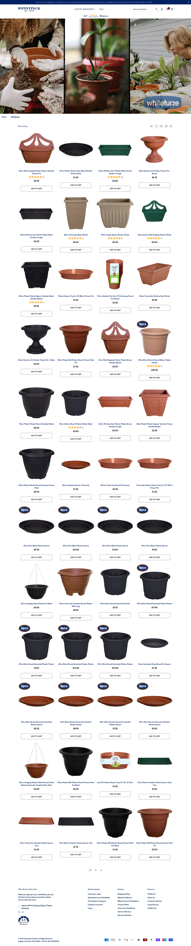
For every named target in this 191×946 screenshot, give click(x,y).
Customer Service (154, 901)
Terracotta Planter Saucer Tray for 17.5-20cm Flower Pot (154, 486)
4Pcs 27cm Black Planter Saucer (76, 546)
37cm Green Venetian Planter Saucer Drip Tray (154, 783)
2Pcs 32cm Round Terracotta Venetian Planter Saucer (154, 723)
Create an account (95, 904)
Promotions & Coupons (97, 901)
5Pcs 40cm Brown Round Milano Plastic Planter (154, 361)
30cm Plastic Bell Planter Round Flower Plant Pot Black (76, 783)
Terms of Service (124, 912)
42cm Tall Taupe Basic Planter (76, 235)
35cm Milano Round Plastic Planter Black (76, 424)
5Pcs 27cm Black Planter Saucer (154, 546)
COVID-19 (151, 894)
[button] (95, 16)
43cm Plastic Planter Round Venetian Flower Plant (36, 486)
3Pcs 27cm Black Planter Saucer (115, 546)
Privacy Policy (39, 905)
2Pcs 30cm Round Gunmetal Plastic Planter (36, 664)
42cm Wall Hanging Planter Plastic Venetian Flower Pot (36, 172)
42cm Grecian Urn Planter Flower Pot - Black (36, 360)
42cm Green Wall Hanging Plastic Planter (154, 235)
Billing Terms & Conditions (128, 901)
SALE (101, 9)
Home (4, 117)
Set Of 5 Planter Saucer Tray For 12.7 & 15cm (115, 782)
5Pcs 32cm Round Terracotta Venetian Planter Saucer (75, 723)
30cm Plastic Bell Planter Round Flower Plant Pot (154, 844)
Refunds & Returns (125, 897)
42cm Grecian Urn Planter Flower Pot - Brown (154, 172)
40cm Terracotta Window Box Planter (154, 296)
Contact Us (151, 908)
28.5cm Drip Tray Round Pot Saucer (115, 485)
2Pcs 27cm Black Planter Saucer (36, 546)
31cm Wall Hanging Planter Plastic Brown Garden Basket (115, 361)
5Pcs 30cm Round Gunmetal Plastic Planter (154, 603)
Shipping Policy (124, 894)
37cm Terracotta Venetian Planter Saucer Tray (36, 844)
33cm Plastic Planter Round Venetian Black (36, 424)
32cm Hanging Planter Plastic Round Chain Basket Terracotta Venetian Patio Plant (36, 783)
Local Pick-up (152, 904)
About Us (151, 897)
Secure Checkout (124, 915)
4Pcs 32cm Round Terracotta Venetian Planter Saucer (115, 723)
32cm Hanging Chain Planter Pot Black (36, 603)
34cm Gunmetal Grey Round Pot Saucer (154, 664)
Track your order (94, 894)
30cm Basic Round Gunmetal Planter (115, 603)
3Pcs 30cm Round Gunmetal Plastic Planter (115, 664)
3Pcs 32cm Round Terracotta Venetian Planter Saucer (36, 723)
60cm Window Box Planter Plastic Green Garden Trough (115, 172)
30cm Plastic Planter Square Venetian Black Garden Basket (36, 297)
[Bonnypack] (29, 9)
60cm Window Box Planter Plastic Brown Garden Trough (115, 425)
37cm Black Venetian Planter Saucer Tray (75, 843)
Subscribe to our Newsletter (99, 897)
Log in (90, 908)
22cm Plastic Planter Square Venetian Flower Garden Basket (154, 425)
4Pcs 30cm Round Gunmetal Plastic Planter (76, 664)
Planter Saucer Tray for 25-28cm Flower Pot (76, 296)
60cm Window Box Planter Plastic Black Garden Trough (36, 236)
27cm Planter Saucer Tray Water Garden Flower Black (75, 172)
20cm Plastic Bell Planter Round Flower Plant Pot (76, 361)
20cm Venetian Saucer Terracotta (75, 485)
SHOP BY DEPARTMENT (84, 9)
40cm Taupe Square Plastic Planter (115, 235)
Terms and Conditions (126, 908)
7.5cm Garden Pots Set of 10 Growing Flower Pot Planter (115, 297)
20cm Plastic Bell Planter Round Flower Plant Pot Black (115, 844)
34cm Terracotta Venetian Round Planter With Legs (75, 604)
